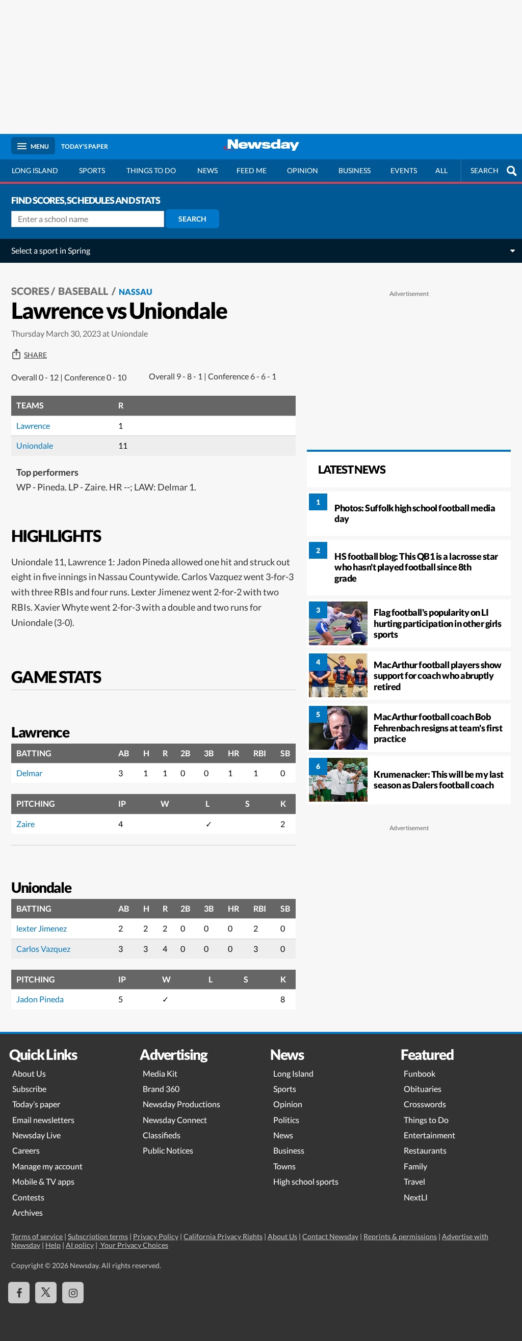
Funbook (419, 1073)
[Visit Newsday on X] (46, 1292)
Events (403, 170)
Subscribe (29, 1088)
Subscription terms (98, 1236)
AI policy (80, 1245)
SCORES (30, 291)
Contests (28, 1197)
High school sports (305, 1181)
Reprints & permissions (400, 1236)
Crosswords (425, 1104)
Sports (92, 170)
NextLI (416, 1197)
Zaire (25, 824)
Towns (284, 1166)
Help (53, 1245)
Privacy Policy (155, 1236)
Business (354, 170)
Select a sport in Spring (50, 250)
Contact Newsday (330, 1236)
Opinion (302, 170)
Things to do (151, 170)
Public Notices (168, 1150)
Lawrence (33, 425)
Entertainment (429, 1135)
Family (415, 1166)
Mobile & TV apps (43, 1181)
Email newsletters (43, 1120)
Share (35, 355)
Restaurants (425, 1150)
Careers (26, 1150)
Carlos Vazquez (43, 948)
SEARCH (485, 170)
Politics (286, 1120)
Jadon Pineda (40, 999)
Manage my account (47, 1166)
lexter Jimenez (41, 928)
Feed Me (252, 170)
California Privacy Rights (223, 1236)
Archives (27, 1212)
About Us (29, 1073)
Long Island (35, 170)
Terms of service (37, 1236)
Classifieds (161, 1135)
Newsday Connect (175, 1120)
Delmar (29, 773)
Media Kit (160, 1073)
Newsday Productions (181, 1104)
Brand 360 (161, 1088)
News (207, 170)
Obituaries (422, 1088)
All (441, 170)
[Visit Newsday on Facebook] (19, 1292)
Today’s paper (36, 1104)
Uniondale (34, 445)
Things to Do (426, 1120)
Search (192, 218)
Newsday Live (36, 1135)
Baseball (84, 291)
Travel (414, 1181)
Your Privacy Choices (133, 1245)
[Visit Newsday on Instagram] (73, 1292)
